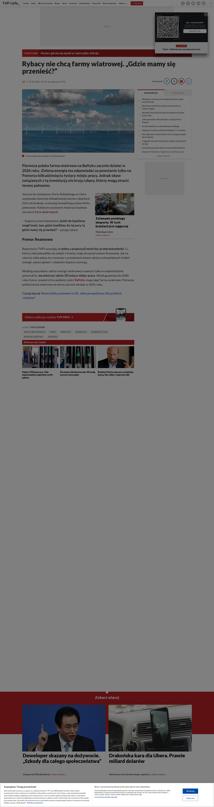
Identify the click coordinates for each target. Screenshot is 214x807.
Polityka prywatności (35, 803)
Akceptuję (190, 791)
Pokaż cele (190, 798)
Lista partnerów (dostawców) (105, 797)
